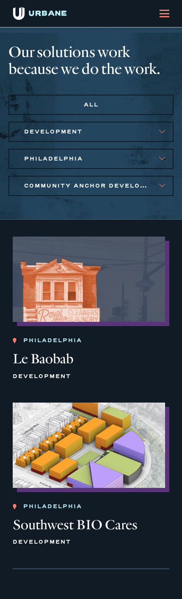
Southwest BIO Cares (75, 525)
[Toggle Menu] (164, 13)
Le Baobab (43, 359)
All (91, 104)
